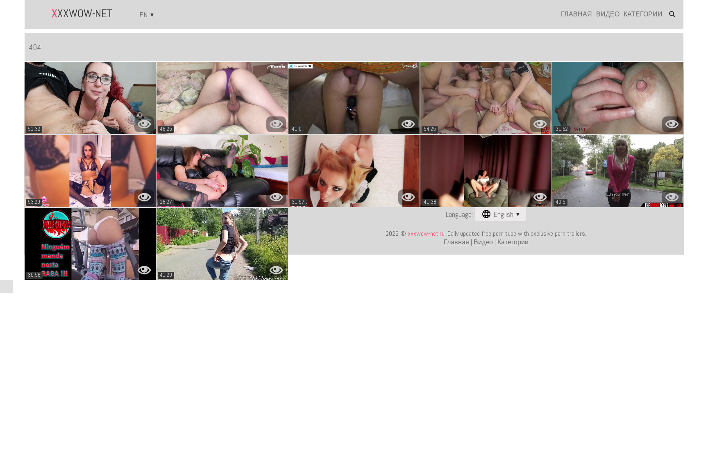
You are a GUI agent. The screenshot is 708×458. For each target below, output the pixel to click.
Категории (643, 14)
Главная (576, 14)
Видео (608, 14)
